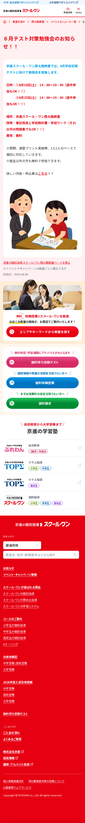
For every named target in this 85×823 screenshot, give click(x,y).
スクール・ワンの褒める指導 (20, 600)
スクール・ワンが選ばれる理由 (22, 587)
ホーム (4, 22)
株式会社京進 (11, 752)
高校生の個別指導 (14, 638)
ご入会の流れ (11, 733)
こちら (42, 173)
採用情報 (9, 758)
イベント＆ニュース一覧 (63, 22)
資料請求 (45, 403)
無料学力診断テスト (45, 362)
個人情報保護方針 (13, 781)
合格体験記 (10, 657)
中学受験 (9, 688)
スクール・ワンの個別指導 (18, 593)
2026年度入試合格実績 (18, 682)
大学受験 (9, 669)
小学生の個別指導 (14, 625)
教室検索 (68, 12)
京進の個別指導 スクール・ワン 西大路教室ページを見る (36, 263)
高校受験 (9, 695)
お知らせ (8, 568)
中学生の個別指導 (14, 631)
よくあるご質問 (12, 739)
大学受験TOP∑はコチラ (62, 2)
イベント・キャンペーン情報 (20, 574)
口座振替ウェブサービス (17, 787)
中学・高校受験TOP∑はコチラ (19, 2)
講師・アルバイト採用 (16, 764)
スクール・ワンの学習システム (21, 606)
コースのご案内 (12, 619)
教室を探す (19, 22)
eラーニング (10, 644)
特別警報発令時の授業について (46, 781)
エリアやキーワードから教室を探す (45, 331)
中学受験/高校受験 (15, 663)
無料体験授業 (44, 382)
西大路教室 (37, 22)
